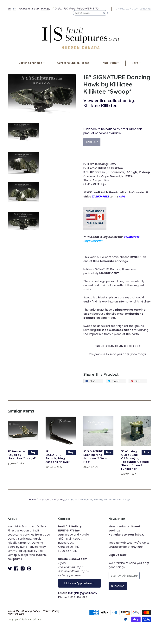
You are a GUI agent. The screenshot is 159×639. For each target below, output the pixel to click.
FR (14, 8)
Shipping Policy (30, 611)
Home (32, 499)
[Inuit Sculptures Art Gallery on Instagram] (23, 568)
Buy (32, 452)
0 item (126, 8)
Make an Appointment (79, 583)
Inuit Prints (109, 63)
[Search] (104, 13)
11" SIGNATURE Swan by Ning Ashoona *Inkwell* (58, 456)
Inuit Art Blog (16, 613)
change (45, 8)
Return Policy (51, 611)
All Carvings (58, 499)
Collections (44, 499)
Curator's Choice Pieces (73, 63)
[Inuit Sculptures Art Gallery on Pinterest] (29, 568)
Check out (145, 8)
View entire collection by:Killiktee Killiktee (109, 103)
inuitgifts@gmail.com (82, 593)
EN (9, 8)
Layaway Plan (93, 241)
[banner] (79, 37)
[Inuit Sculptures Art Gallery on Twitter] (10, 568)
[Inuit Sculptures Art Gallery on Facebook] (16, 568)
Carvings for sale (31, 63)
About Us (13, 611)
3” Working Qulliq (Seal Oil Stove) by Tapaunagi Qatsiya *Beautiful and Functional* (135, 459)
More (135, 63)
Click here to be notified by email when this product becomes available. (112, 131)
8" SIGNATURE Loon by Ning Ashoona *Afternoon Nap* (97, 456)
